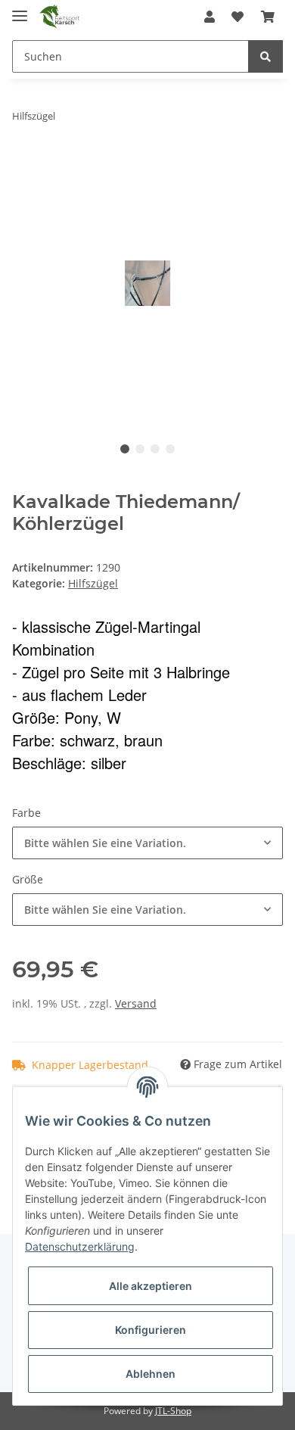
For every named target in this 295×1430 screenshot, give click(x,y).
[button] (209, 17)
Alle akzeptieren (150, 1285)
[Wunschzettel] (237, 17)
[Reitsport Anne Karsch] (59, 17)
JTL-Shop (173, 1410)
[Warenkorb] (268, 17)
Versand (136, 1003)
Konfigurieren (150, 1329)
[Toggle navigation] (19, 9)
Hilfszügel (93, 583)
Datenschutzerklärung (80, 1246)
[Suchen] (265, 56)
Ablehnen (150, 1373)
